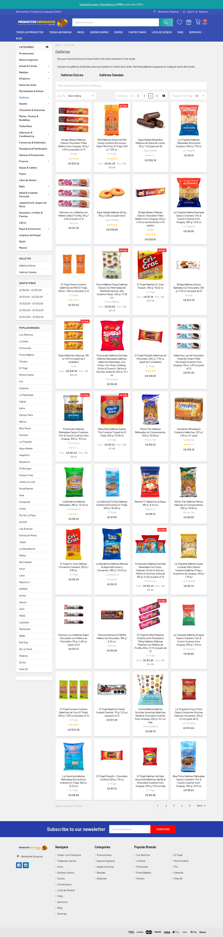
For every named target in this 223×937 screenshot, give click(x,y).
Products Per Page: (182, 95)
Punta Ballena (26, 354)
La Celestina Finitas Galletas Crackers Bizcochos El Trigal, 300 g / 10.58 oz (112, 505)
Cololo (22, 508)
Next (200, 805)
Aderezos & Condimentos (26, 134)
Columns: (122, 95)
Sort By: (61, 95)
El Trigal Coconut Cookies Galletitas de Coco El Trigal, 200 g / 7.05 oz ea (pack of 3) (73, 712)
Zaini (21, 608)
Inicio (80, 32)
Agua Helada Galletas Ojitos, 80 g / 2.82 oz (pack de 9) (112, 214)
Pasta (22, 173)
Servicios (195, 32)
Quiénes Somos (99, 32)
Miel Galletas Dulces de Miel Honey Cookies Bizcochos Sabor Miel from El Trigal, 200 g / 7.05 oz (112, 144)
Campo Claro (26, 414)
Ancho (22, 595)
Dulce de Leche (27, 84)
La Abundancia (27, 548)
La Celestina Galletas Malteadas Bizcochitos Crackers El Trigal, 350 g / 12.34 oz (73, 780)
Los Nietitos (26, 334)
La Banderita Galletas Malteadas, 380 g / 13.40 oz (73, 503)
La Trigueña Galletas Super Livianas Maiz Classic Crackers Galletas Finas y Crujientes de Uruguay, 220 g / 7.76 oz (189, 570)
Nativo (23, 421)
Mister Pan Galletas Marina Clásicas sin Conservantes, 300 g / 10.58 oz (188, 505)
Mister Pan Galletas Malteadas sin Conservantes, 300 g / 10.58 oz (150, 432)
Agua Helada (25, 448)
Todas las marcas (60, 32)
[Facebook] (19, 865)
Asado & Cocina (28, 65)
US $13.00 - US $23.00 (31, 296)
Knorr (22, 568)
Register (203, 11)
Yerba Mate (25, 126)
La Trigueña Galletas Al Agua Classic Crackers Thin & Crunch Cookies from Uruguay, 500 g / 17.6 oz (189, 639)
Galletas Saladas (28, 272)
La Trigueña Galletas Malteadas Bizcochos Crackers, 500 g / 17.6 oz (189, 143)
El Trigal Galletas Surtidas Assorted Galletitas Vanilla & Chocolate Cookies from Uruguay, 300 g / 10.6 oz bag (150, 780)
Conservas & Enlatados (32, 142)
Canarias (24, 388)
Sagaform (24, 455)
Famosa (23, 434)
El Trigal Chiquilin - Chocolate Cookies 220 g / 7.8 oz (111, 777)
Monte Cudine (26, 374)
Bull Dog (23, 642)
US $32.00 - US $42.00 (31, 310)
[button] (33, 848)
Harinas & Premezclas (31, 155)
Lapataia (24, 622)
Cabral (22, 401)
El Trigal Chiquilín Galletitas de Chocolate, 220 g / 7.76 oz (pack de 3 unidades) (150, 358)
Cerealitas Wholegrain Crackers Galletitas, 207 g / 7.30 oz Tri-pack (188, 432)
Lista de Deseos (162, 32)
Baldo (22, 635)
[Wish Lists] (181, 22)
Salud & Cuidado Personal (28, 194)
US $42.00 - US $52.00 (31, 316)
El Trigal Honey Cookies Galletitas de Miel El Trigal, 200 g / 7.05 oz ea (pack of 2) (73, 287)
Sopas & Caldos (28, 167)
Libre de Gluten (27, 180)
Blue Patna (25, 428)
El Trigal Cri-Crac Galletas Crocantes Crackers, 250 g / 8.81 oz (73, 567)
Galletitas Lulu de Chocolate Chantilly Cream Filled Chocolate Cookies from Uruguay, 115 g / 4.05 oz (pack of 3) (188, 362)
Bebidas (23, 72)
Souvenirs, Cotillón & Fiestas (31, 214)
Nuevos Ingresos (28, 59)
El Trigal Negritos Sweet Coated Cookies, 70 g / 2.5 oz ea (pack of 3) (112, 712)
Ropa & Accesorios (30, 228)
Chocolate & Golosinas (32, 109)
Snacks (23, 103)
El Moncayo (25, 468)
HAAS (22, 615)
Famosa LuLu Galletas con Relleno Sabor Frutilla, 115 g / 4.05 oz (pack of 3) (73, 215)
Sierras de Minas (28, 535)
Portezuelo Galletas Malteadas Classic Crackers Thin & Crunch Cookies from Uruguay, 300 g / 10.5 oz (73, 433)
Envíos (118, 32)
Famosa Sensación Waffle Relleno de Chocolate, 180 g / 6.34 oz (112, 638)
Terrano (23, 361)
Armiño (23, 521)
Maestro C (24, 582)
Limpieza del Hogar (30, 235)
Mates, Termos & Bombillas (28, 118)
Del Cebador (25, 562)
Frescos (23, 161)
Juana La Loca (27, 481)
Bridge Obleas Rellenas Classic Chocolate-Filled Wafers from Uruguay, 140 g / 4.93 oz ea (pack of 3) (73, 144)
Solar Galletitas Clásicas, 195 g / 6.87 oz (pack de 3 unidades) (73, 358)
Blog (19, 38)
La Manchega (26, 394)
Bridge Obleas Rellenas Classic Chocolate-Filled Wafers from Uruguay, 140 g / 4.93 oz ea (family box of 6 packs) (150, 219)
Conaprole (24, 501)
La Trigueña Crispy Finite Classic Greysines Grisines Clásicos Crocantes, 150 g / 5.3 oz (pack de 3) (188, 713)
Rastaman (24, 628)
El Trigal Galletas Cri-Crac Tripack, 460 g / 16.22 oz (150, 286)
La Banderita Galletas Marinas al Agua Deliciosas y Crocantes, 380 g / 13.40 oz (112, 567)
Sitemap (62, 913)
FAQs (180, 32)
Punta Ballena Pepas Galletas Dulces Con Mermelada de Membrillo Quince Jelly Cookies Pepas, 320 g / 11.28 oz (112, 291)
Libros (22, 222)
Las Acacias (25, 528)
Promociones (26, 53)
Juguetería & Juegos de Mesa (33, 204)
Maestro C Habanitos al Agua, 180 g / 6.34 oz (150, 503)
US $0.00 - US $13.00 (30, 290)
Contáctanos (137, 32)
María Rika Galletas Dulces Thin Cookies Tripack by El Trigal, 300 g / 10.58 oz (112, 432)
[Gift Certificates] (190, 22)
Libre (22, 575)
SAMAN (23, 588)
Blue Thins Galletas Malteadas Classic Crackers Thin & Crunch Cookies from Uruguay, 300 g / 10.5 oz (189, 780)
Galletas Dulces (27, 265)
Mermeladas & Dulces (31, 91)
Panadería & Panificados (33, 148)
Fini (21, 381)
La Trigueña (25, 441)
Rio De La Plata (27, 515)
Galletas (24, 97)
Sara (21, 495)
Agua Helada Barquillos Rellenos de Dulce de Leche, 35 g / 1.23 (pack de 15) (150, 143)
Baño (22, 186)
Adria (22, 408)
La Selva (23, 341)
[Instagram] (26, 865)
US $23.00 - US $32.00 (31, 303)
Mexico (23, 247)
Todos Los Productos (29, 32)
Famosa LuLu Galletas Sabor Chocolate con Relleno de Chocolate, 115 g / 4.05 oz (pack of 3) (73, 639)
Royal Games (26, 488)
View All (23, 669)
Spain (22, 241)
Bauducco (24, 461)
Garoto (23, 602)
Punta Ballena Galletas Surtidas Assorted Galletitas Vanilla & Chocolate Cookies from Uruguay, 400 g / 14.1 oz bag (150, 715)
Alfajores (24, 78)
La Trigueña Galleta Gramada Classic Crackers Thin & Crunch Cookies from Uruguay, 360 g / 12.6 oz (189, 217)
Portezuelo (25, 347)
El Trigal (23, 368)
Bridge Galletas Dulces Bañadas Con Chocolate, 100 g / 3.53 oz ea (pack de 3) (188, 287)
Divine (22, 662)
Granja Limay (26, 475)
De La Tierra (25, 648)
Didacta (23, 655)
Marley (22, 555)
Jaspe (22, 541)
